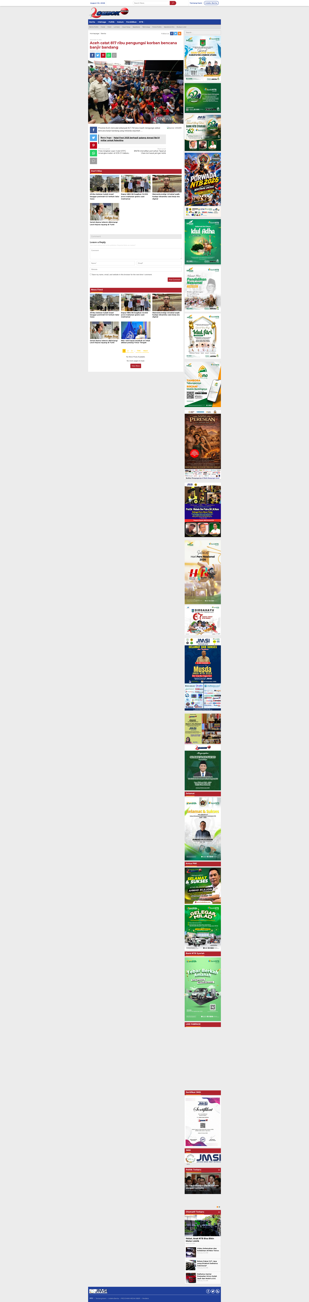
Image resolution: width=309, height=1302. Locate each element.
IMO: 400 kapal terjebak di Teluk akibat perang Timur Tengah (135, 342)
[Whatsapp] (108, 55)
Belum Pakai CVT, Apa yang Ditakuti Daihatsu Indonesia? (207, 1263)
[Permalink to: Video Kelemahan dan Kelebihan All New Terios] (191, 1252)
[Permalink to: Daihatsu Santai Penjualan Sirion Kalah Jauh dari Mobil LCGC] (191, 1278)
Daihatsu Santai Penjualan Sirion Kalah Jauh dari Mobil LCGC (207, 1276)
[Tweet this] (97, 55)
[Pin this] (103, 55)
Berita (103, 51)
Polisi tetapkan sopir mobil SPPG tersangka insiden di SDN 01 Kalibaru (113, 151)
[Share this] (92, 55)
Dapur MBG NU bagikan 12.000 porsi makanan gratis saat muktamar (134, 196)
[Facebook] (172, 33)
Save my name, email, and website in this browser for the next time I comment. (122, 274)
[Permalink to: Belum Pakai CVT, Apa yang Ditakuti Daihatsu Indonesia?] (191, 1265)
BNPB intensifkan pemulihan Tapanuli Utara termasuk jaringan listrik (150, 151)
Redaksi (145, 1298)
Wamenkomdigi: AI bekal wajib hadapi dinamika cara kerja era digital (166, 196)
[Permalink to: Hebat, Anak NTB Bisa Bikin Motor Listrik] (203, 1225)
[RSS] (180, 33)
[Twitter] (176, 33)
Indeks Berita (114, 1298)
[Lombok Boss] (109, 12)
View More (136, 366)
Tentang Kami (101, 1298)
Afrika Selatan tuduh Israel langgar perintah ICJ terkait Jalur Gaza (104, 196)
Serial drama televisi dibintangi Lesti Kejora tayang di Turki (104, 342)
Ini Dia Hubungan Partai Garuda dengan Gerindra (202, 1186)
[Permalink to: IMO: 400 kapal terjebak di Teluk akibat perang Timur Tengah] (135, 330)
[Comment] (114, 55)
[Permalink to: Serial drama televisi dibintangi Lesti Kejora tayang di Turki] (104, 212)
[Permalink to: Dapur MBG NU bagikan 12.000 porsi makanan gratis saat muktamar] (135, 184)
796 (138, 351)
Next (145, 351)
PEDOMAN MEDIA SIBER (130, 1298)
